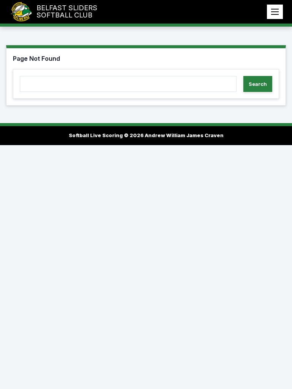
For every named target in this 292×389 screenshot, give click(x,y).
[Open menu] (275, 12)
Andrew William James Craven (184, 135)
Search (258, 84)
